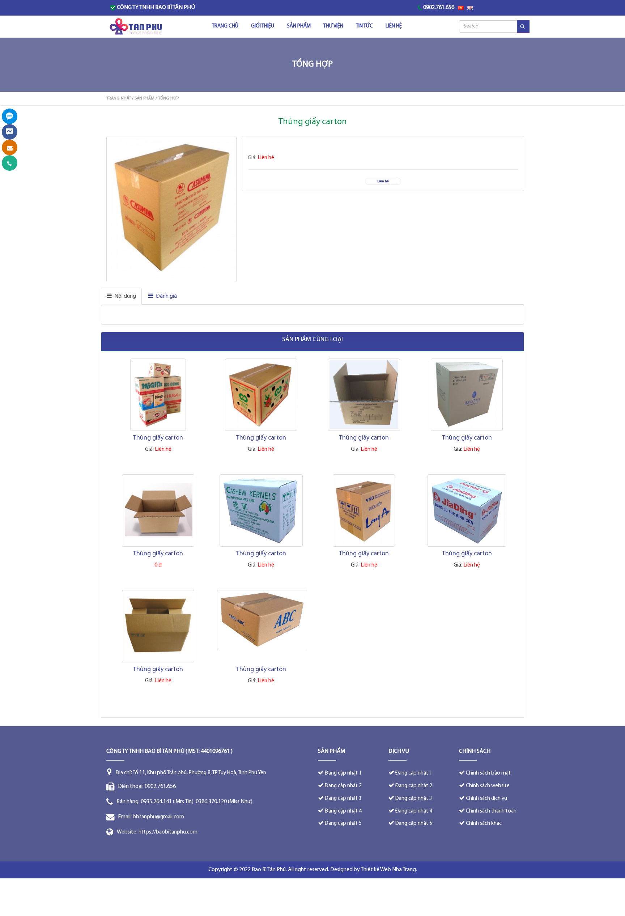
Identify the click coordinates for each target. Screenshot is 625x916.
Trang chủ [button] (225, 26)
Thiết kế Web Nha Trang (388, 870)
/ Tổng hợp (167, 98)
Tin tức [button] (364, 26)
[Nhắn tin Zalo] (9, 116)
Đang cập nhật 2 (343, 786)
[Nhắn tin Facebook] (9, 132)
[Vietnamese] (461, 8)
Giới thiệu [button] (262, 26)
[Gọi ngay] (9, 163)
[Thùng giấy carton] (172, 209)
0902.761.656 (438, 7)
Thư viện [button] (333, 26)
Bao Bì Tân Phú (269, 870)
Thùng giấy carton (158, 438)
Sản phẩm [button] (299, 26)
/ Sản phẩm (143, 98)
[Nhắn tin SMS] (9, 147)
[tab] (121, 296)
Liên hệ (383, 181)
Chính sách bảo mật (488, 773)
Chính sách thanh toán (491, 811)
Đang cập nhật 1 (343, 773)
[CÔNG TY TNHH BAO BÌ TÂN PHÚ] (136, 27)
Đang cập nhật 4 (343, 811)
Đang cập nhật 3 (343, 798)
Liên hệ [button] (394, 26)
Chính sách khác (484, 823)
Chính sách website (488, 786)
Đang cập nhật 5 (343, 823)
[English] (470, 8)
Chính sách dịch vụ (486, 798)
